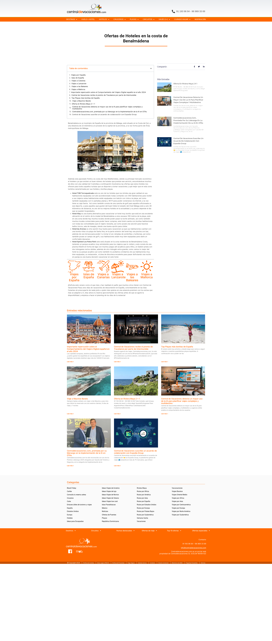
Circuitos (147, 19)
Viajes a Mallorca (78, 89)
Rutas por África (143, 491)
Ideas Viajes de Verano (110, 498)
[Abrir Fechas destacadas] (134, 530)
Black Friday (71, 488)
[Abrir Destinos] (75, 530)
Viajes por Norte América (181, 511)
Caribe (69, 491)
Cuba (69, 501)
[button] (151, 68)
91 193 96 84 (183, 11)
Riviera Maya (142, 488)
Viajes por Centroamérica (181, 505)
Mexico (104, 508)
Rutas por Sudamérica (145, 515)
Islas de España (78, 78)
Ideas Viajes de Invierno (111, 488)
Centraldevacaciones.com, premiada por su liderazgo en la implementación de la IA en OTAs (109, 112)
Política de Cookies (88, 563)
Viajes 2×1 (163, 19)
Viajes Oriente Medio (179, 495)
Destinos (70, 19)
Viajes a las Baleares (80, 86)
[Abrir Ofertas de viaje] (156, 530)
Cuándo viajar (181, 19)
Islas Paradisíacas (109, 505)
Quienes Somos (142, 563)
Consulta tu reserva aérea (76, 495)
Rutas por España (143, 501)
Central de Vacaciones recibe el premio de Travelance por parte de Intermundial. (104, 95)
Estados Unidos (73, 511)
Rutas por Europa (143, 508)
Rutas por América (144, 495)
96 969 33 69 (198, 11)
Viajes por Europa (178, 508)
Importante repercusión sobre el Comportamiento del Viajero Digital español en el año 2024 (108, 92)
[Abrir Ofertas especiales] (209, 530)
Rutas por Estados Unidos (146, 505)
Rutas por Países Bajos (145, 511)
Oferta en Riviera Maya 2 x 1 (83, 104)
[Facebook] (70, 551)
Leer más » (70, 361)
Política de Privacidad (118, 563)
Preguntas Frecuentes (192, 563)
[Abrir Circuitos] (100, 530)
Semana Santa (142, 518)
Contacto (152, 563)
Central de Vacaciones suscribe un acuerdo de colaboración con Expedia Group (104, 114)
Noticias (105, 511)
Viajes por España (78, 75)
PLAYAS (133, 19)
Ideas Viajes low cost (110, 501)
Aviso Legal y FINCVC (103, 563)
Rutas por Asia (142, 498)
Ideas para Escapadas (75, 521)
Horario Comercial (163, 563)
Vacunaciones (177, 488)
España (70, 508)
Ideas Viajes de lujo (109, 491)
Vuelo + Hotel (88, 19)
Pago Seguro (131, 563)
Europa (69, 515)
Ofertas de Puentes (109, 515)
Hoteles (103, 19)
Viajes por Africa (178, 498)
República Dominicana (110, 521)
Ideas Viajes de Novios (110, 495)
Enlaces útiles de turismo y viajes (79, 505)
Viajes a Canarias (78, 81)
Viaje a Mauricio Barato (81, 101)
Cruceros (118, 19)
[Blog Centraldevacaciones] (80, 551)
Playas (104, 518)
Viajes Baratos (177, 491)
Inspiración (200, 19)
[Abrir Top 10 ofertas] (180, 530)
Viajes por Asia (177, 501)
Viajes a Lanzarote (78, 84)
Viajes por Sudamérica (180, 515)
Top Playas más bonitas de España (86, 98)
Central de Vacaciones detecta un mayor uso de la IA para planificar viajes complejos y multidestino (107, 108)
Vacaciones (141, 521)
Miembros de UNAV (177, 563)
